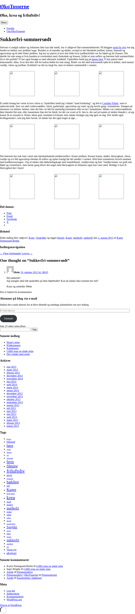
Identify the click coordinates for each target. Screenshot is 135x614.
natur (9, 511)
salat (9, 514)
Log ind (11, 590)
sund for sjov (119, 47)
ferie (10, 462)
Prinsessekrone (49, 575)
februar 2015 (13, 372)
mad (9, 501)
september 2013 (15, 402)
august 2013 (13, 405)
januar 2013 (13, 426)
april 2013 (12, 417)
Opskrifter (41, 237)
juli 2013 (11, 408)
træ (8, 547)
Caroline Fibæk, (110, 103)
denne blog (97, 59)
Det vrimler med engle (18, 354)
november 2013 (15, 396)
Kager (69, 237)
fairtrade (10, 458)
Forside (10, 28)
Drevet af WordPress (11, 605)
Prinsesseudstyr (25, 572)
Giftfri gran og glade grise (20, 351)
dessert (60, 237)
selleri (9, 518)
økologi (11, 553)
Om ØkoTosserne (16, 31)
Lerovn (27, 253)
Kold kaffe (11, 494)
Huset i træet (13, 342)
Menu (4, 22)
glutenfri (10, 479)
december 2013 (15, 393)
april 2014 (12, 384)
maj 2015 (11, 366)
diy (8, 455)
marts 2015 (12, 369)
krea (11, 497)
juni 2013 (11, 411)
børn (10, 446)
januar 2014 (13, 390)
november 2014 (15, 378)
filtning (12, 466)
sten (9, 533)
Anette (10, 572)
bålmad (11, 441)
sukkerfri (88, 237)
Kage (31, 237)
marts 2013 (12, 420)
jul (8, 485)
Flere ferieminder (10, 253)
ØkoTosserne (14, 6)
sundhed (10, 544)
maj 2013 (11, 414)
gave (9, 475)
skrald (9, 521)
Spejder (12, 527)
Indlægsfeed (13, 593)
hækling (13, 482)
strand (9, 537)
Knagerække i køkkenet (29, 578)
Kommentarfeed (15, 596)
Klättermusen (13, 345)
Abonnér (8, 318)
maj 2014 (11, 381)
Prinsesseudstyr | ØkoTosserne (22, 575)
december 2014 (15, 375)
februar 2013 (13, 423)
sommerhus (11, 524)
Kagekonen (13, 348)
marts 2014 (12, 387)
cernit (9, 449)
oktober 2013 (13, 399)
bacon (9, 439)
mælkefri (77, 237)
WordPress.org (14, 599)
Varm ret (11, 549)
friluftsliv (16, 471)
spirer (9, 531)
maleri (10, 504)
